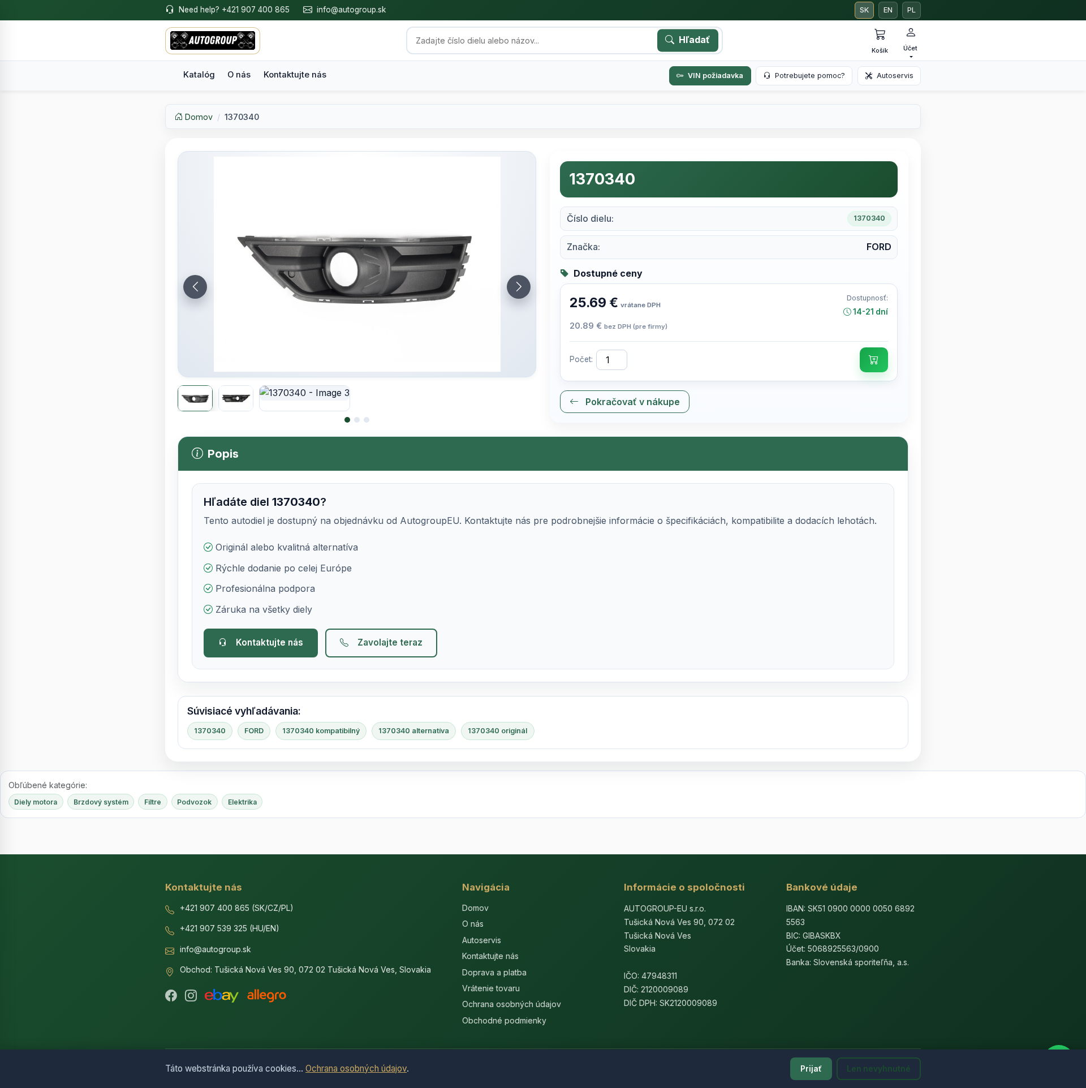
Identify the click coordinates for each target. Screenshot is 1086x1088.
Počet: (581, 359)
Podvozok (194, 802)
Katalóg (199, 75)
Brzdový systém (101, 802)
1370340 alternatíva (413, 730)
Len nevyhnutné (879, 1068)
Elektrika (242, 802)
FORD (254, 730)
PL (911, 10)
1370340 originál (497, 730)
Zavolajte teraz (390, 642)
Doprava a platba (494, 972)
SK (864, 10)
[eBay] (222, 996)
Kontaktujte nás (295, 75)
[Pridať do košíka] (874, 359)
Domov (198, 117)
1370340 (210, 730)
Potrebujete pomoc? (810, 75)
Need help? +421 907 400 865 (234, 9)
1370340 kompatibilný (321, 730)
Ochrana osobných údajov (356, 1068)
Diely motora (35, 802)
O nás (239, 75)
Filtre (152, 802)
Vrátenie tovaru (491, 988)
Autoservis (895, 75)
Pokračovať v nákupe (631, 401)
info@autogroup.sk (351, 9)
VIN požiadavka (715, 75)
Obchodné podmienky (504, 1020)
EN (888, 10)
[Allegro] (267, 996)
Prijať (811, 1068)
